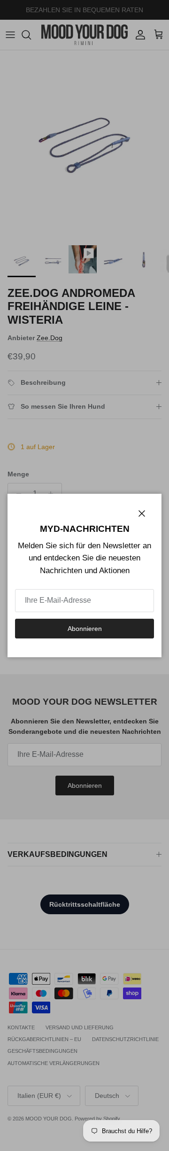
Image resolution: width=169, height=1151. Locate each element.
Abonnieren (85, 628)
